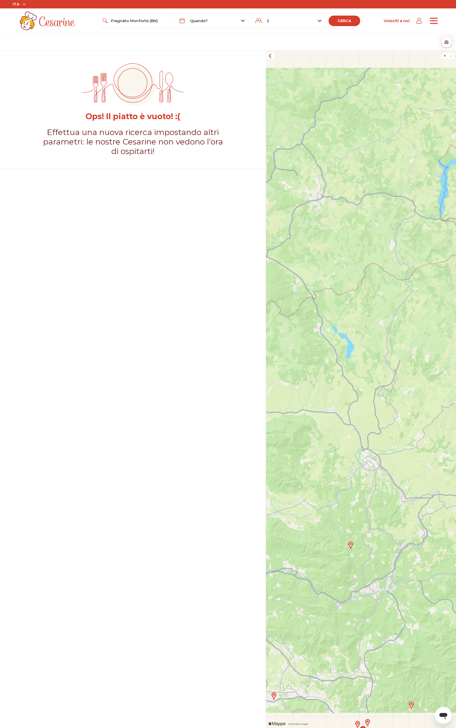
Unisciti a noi (397, 20)
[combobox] (140, 20)
